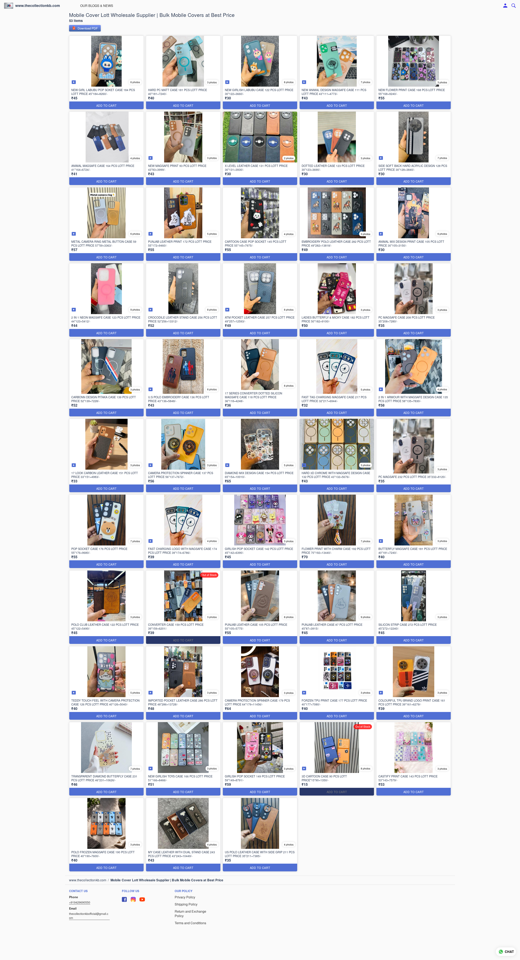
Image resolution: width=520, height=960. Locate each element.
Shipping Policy (186, 904)
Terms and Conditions (190, 923)
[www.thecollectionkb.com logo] (8, 6)
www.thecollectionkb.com (37, 6)
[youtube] (142, 899)
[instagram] (133, 899)
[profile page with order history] (505, 6)
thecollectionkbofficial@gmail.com (88, 916)
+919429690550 (79, 902)
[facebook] (124, 899)
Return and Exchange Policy (190, 913)
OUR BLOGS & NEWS (96, 5)
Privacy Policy (185, 897)
